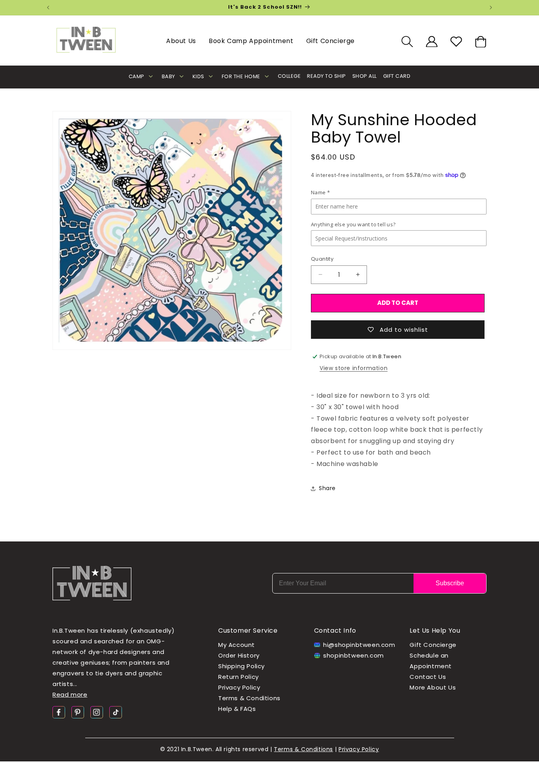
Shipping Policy (241, 666)
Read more (69, 694)
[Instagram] (96, 711)
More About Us (433, 687)
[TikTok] (115, 711)
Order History (239, 655)
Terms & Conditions (249, 698)
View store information (353, 368)
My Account (236, 645)
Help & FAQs (237, 709)
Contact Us (428, 677)
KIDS (198, 76)
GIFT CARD (397, 76)
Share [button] (327, 488)
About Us (181, 40)
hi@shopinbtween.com (357, 645)
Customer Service (248, 630)
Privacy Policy (239, 687)
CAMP (136, 76)
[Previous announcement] (48, 7)
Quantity (322, 259)
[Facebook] (58, 711)
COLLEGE (289, 76)
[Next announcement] (491, 7)
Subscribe (450, 583)
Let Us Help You (435, 630)
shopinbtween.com (353, 655)
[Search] (407, 41)
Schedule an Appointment (431, 660)
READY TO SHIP (326, 76)
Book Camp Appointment (251, 40)
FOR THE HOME (241, 76)
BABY (168, 76)
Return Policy (238, 677)
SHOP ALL (364, 76)
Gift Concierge (330, 40)
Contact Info (335, 630)
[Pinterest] (77, 711)
